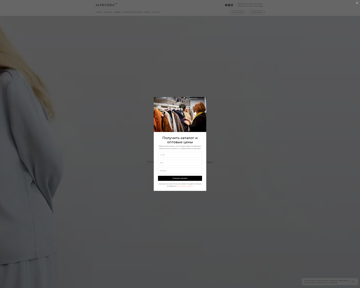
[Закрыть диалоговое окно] (357, 3)
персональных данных (185, 186)
